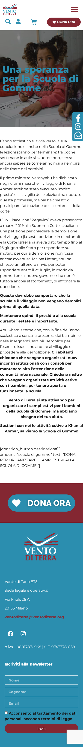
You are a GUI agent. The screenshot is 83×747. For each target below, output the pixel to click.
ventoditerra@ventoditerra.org (34, 617)
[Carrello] (34, 22)
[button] (75, 9)
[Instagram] (23, 634)
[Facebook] (10, 634)
